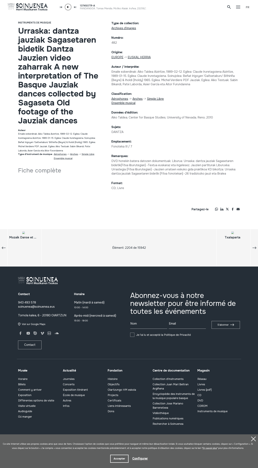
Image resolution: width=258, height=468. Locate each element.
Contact (29, 345)
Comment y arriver (30, 389)
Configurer (140, 458)
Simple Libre (88, 154)
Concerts (69, 384)
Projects (113, 395)
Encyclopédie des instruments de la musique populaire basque (174, 396)
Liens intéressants (119, 406)
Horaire (22, 379)
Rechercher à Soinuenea (168, 424)
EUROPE (117, 57)
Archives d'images (123, 28)
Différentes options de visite (36, 400)
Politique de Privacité (177, 335)
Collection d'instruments (168, 379)
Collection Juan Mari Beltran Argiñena (171, 386)
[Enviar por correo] (238, 209)
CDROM (202, 406)
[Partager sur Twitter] (227, 209)
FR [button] (247, 7)
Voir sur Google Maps (33, 324)
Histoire (113, 379)
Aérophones (60, 154)
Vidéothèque (161, 413)
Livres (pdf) (204, 389)
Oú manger (25, 416)
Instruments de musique (34, 22)
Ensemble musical (63, 158)
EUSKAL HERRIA (139, 57)
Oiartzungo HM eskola (122, 389)
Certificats (114, 400)
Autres (67, 400)
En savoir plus (210, 448)
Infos (66, 406)
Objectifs (113, 384)
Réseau (201, 379)
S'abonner (223, 324)
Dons (111, 411)
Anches (74, 154)
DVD (200, 400)
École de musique (74, 395)
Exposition (25, 395)
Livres (201, 384)
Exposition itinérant (75, 389)
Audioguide (25, 411)
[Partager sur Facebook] (233, 209)
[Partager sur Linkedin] (222, 209)
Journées (69, 379)
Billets (22, 384)
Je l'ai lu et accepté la (163, 335)
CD (199, 395)
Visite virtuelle (27, 406)
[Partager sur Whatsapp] (216, 209)
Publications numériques (168, 418)
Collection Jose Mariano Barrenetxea (168, 405)
